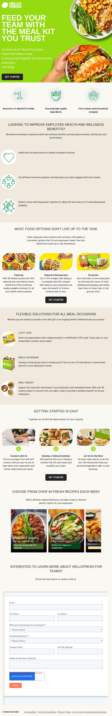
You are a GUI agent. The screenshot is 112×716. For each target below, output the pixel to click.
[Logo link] (11, 7)
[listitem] (18, 98)
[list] (56, 530)
